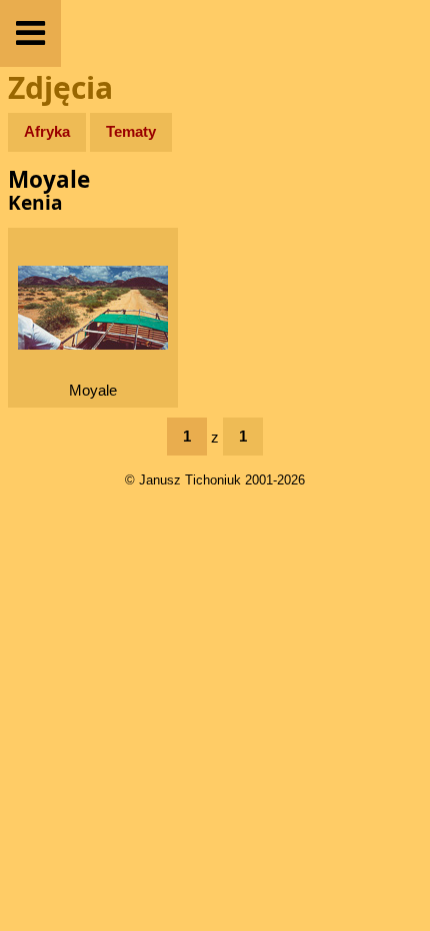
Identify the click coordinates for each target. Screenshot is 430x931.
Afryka (47, 131)
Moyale (93, 390)
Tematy (131, 131)
